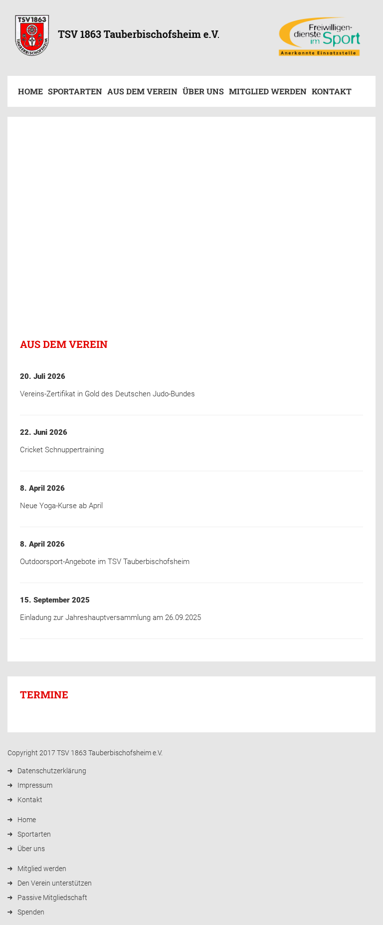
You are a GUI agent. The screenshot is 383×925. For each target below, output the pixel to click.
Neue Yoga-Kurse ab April (61, 505)
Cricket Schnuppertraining (62, 449)
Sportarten (34, 834)
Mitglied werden (268, 91)
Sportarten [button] (75, 91)
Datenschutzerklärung (51, 771)
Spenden (30, 912)
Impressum (34, 785)
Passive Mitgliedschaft (52, 898)
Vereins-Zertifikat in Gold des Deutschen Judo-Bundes (107, 393)
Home (30, 91)
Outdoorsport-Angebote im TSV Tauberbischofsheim (105, 561)
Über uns (203, 91)
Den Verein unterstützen (54, 883)
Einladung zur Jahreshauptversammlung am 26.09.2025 (110, 617)
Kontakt (332, 91)
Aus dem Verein (142, 91)
